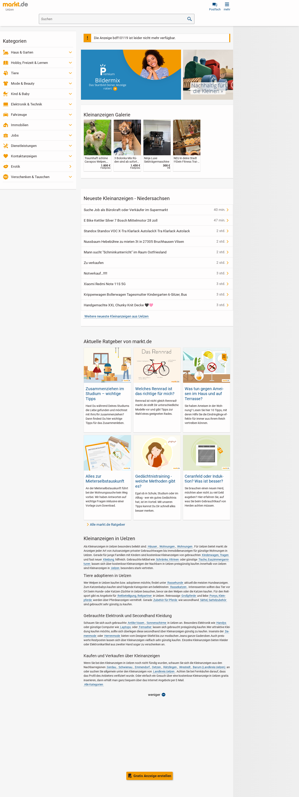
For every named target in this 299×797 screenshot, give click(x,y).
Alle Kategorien (93, 684)
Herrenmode (112, 635)
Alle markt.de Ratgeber (107, 524)
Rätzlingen (170, 667)
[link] (97, 145)
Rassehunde (175, 582)
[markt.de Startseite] (15, 4)
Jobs (15, 135)
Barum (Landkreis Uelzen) (209, 667)
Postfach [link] (215, 9)
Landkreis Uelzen (164, 671)
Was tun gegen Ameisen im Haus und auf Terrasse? (204, 393)
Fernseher (145, 627)
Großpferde (188, 595)
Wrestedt (185, 667)
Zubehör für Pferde (165, 600)
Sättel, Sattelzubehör (213, 600)
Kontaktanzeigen (24, 156)
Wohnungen (167, 546)
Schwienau (125, 667)
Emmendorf (142, 667)
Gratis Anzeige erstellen (152, 776)
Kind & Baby (20, 94)
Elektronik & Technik (26, 104)
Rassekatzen (178, 587)
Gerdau (111, 667)
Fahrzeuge (19, 115)
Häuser (152, 546)
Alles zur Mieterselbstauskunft (105, 479)
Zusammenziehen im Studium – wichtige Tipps (105, 393)
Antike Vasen (136, 622)
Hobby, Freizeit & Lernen (29, 63)
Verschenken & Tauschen (30, 177)
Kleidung (108, 559)
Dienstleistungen (24, 146)
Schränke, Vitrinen (167, 559)
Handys (221, 622)
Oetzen (156, 667)
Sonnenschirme (156, 622)
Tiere (15, 73)
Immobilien (19, 125)
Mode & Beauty (22, 83)
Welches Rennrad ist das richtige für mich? (154, 391)
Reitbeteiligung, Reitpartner (135, 595)
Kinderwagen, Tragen (215, 555)
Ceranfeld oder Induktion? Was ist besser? (204, 479)
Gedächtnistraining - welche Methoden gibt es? (155, 481)
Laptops (125, 627)
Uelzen (115, 568)
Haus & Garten (22, 52)
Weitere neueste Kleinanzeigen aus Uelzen (116, 316)
